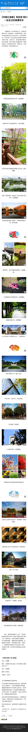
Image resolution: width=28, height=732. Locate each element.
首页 (3, 11)
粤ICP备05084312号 (16, 728)
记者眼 (9, 11)
